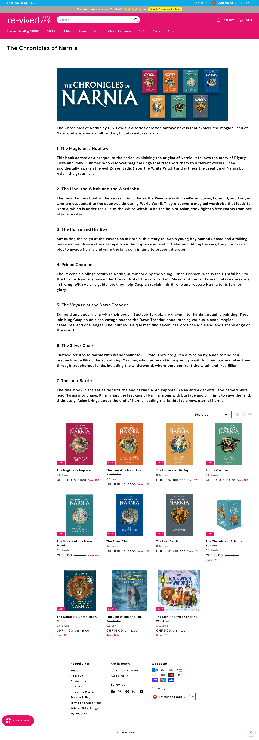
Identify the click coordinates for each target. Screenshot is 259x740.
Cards (157, 31)
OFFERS (52, 31)
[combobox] (98, 19)
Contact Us (78, 681)
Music (97, 31)
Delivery (76, 686)
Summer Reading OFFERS (23, 31)
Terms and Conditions (85, 703)
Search (75, 670)
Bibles (68, 31)
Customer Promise (83, 692)
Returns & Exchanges (85, 708)
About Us (76, 676)
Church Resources (120, 31)
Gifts (171, 31)
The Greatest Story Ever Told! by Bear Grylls (59, 2)
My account (78, 713)
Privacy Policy (80, 697)
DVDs (142, 31)
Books (83, 31)
